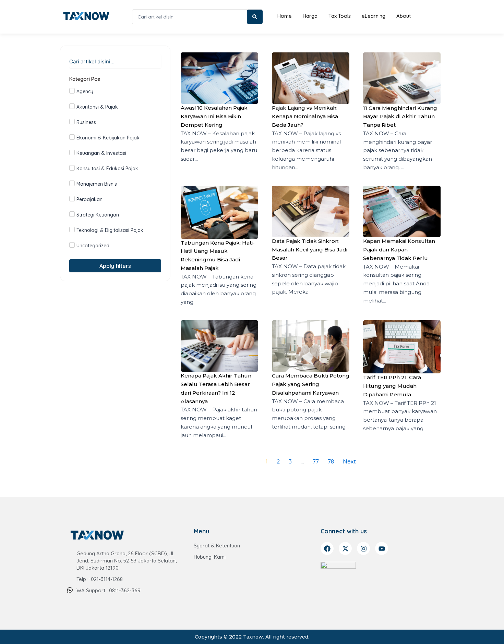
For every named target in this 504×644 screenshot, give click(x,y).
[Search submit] (255, 17)
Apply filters (115, 265)
